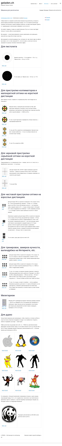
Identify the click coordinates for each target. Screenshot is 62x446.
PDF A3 (4, 267)
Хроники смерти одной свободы (32, 435)
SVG (6, 350)
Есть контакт (54, 3)
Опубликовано (6, 17)
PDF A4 (4, 65)
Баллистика (34, 3)
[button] (37, 4)
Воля (40, 3)
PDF (3, 350)
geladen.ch (7, 2)
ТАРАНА (19, 260)
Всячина (46, 3)
